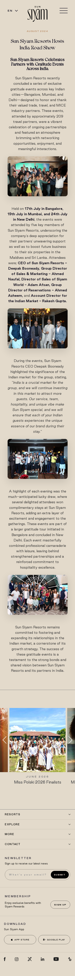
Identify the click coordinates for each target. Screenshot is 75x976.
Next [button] (69, 740)
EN (10, 10)
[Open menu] (64, 10)
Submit (60, 874)
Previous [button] (6, 740)
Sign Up (60, 904)
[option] (37, 746)
